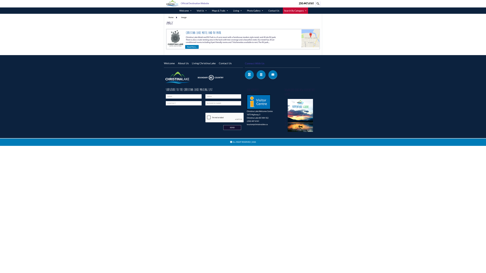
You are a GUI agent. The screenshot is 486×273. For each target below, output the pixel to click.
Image (184, 18)
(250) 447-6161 (253, 121)
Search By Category (294, 10)
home (171, 18)
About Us (183, 63)
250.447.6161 (306, 3)
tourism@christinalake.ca (257, 125)
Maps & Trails (218, 10)
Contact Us (273, 10)
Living (236, 10)
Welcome (184, 10)
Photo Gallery (253, 10)
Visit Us (200, 10)
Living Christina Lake (204, 63)
